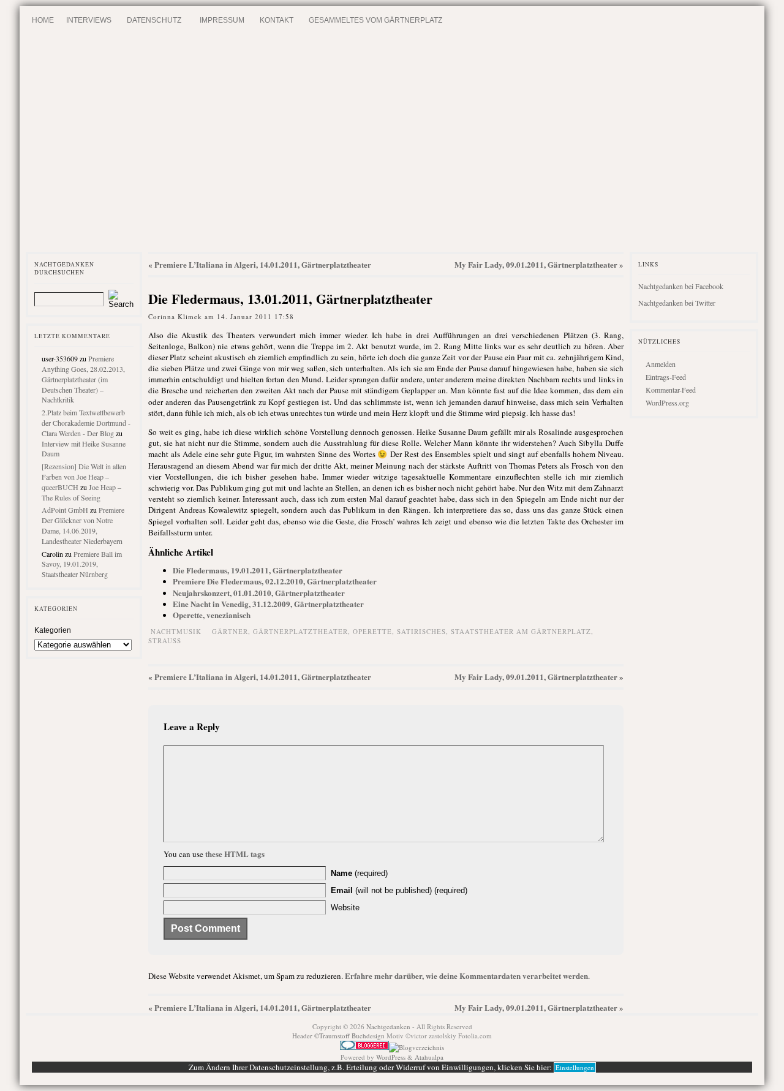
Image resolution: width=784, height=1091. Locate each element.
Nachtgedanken (388, 1026)
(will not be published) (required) (399, 890)
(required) (359, 873)
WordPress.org (667, 402)
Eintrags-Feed (666, 377)
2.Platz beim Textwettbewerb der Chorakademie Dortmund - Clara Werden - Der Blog (86, 422)
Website (345, 907)
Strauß (164, 640)
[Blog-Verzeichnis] (364, 1047)
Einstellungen (575, 1067)
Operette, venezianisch (212, 615)
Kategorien (52, 630)
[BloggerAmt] (416, 1047)
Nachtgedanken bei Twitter (676, 303)
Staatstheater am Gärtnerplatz (521, 631)
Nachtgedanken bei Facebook (680, 286)
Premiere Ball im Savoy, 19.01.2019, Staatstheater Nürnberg (82, 564)
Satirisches (421, 631)
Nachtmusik (176, 631)
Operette (372, 631)
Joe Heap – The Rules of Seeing (81, 492)
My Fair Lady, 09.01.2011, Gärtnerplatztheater (535, 264)
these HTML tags (235, 853)
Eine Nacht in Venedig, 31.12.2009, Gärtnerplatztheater (268, 604)
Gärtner (230, 631)
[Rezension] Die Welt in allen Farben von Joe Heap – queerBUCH (84, 476)
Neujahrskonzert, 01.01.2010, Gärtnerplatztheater (259, 592)
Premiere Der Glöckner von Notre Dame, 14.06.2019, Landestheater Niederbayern (83, 525)
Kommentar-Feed (671, 389)
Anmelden (661, 364)
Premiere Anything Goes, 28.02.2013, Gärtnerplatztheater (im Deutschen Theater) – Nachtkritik (83, 378)
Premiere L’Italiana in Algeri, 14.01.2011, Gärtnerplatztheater (262, 264)
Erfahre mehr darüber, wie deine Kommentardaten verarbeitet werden (466, 975)
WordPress (390, 1057)
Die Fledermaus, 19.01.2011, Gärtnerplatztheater (257, 570)
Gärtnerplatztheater (300, 631)
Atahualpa (429, 1057)
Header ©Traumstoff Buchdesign (339, 1035)
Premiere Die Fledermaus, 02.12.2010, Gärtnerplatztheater (275, 581)
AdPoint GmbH (65, 510)
